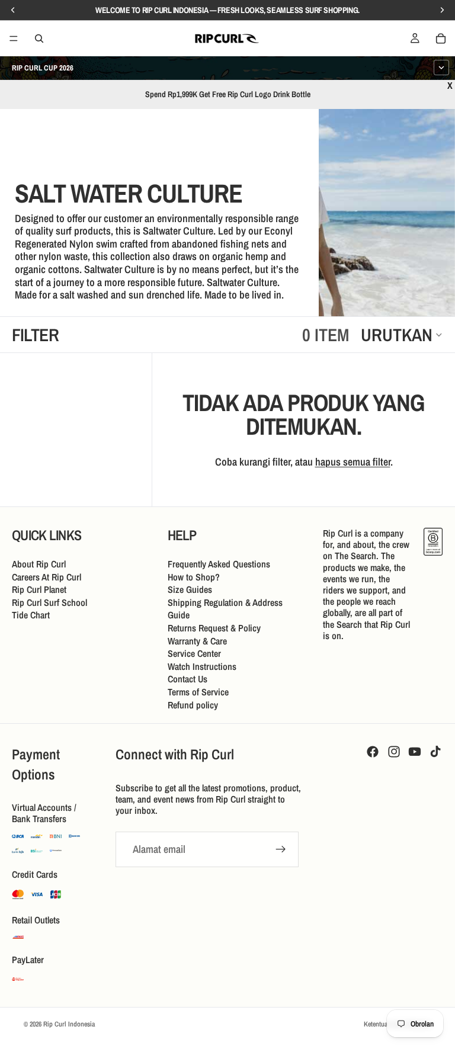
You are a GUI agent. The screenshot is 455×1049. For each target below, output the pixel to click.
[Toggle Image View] (422, 284)
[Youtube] (415, 752)
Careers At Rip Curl (46, 576)
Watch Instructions (202, 665)
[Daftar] (280, 849)
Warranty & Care (197, 640)
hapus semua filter (352, 461)
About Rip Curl (39, 563)
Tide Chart (31, 614)
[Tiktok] (435, 752)
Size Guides (190, 589)
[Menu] (13, 38)
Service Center (194, 653)
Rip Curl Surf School (49, 601)
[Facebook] (373, 752)
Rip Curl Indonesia (69, 1024)
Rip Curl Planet (39, 589)
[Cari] (39, 38)
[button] (402, 335)
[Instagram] (394, 752)
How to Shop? (194, 576)
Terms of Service (198, 691)
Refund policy (193, 704)
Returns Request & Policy (214, 627)
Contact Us (187, 678)
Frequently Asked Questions (219, 563)
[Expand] (441, 67)
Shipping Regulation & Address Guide (225, 608)
